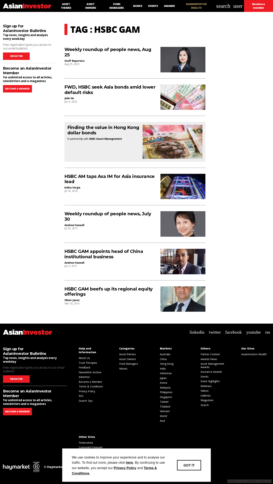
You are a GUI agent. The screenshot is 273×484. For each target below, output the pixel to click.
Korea (163, 382)
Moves (123, 368)
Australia (165, 354)
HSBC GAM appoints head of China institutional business (103, 254)
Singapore (166, 397)
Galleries (206, 395)
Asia (162, 420)
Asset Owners (127, 359)
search (223, 6)
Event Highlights (210, 381)
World (163, 416)
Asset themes (127, 354)
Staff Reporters (74, 61)
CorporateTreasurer (91, 447)
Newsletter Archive (90, 372)
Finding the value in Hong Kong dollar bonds (103, 130)
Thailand (165, 406)
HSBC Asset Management (105, 138)
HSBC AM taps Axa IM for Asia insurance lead (109, 179)
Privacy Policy (87, 391)
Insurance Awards (211, 371)
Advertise (84, 377)
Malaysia (165, 387)
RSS (81, 396)
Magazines (207, 400)
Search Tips (86, 400)
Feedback (84, 367)
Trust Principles (88, 363)
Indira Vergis (72, 187)
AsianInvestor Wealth (254, 354)
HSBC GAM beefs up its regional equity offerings (108, 291)
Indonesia (166, 373)
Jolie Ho (69, 98)
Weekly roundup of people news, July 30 (107, 216)
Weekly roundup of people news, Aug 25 (107, 52)
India (163, 368)
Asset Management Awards (212, 365)
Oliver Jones (72, 300)
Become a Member (90, 382)
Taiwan (164, 401)
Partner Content (210, 354)
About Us (84, 358)
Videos (205, 390)
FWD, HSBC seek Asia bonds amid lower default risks (109, 89)
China (163, 359)
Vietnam (165, 411)
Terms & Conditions (91, 386)
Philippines (166, 392)
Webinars (206, 386)
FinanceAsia (86, 442)
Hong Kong (166, 363)
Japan (163, 378)
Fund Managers (128, 363)
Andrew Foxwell (74, 225)
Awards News (209, 359)
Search (205, 405)
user (238, 6)
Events (205, 376)
